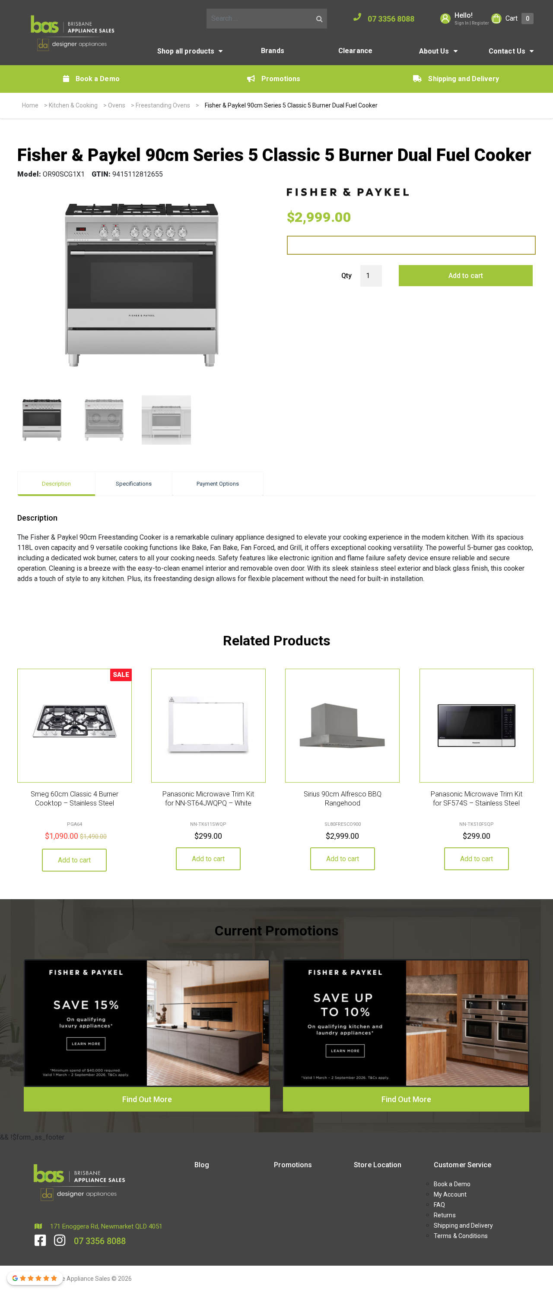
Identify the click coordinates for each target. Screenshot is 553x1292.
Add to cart (465, 276)
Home (30, 105)
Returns (445, 1215)
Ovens (116, 105)
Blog (201, 1165)
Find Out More (147, 1099)
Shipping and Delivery (463, 79)
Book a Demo (98, 79)
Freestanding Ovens (163, 105)
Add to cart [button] (74, 860)
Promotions (281, 79)
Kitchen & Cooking (73, 105)
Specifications (134, 483)
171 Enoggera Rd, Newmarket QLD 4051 (105, 1226)
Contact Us (507, 51)
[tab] (56, 483)
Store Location (377, 1165)
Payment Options (218, 483)
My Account (450, 1194)
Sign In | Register (471, 23)
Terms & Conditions (461, 1235)
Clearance (355, 51)
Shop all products (186, 51)
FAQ (439, 1204)
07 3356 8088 (391, 18)
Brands (272, 51)
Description (56, 483)
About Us (434, 51)
